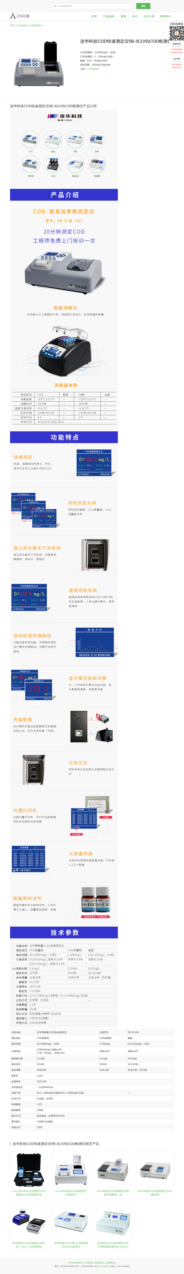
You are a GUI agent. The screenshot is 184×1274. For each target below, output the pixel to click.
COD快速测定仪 (75, 1262)
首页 (94, 16)
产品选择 (21, 25)
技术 (135, 16)
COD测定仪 (89, 1262)
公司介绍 (148, 16)
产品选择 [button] (108, 16)
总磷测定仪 (111, 1262)
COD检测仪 (35, 25)
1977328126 (104, 1266)
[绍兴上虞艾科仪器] (19, 15)
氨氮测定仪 (100, 1262)
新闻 (123, 16)
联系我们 (165, 16)
